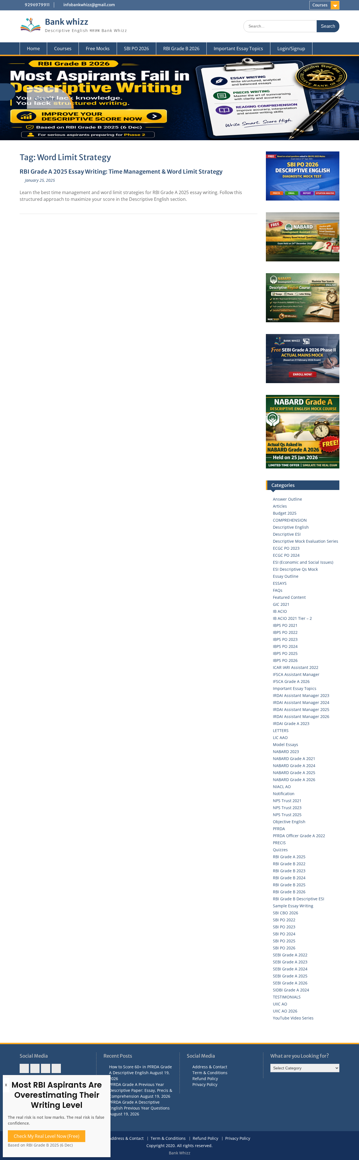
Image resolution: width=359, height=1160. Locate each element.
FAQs (277, 590)
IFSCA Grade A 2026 (291, 681)
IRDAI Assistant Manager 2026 (301, 716)
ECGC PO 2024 (286, 555)
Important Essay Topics (238, 48)
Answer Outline (287, 499)
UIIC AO (280, 1004)
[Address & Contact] (24, 1068)
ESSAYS (280, 583)
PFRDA (279, 828)
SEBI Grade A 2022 (290, 955)
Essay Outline (285, 576)
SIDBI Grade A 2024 (291, 990)
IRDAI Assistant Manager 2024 (301, 702)
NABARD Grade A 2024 (294, 765)
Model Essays (285, 744)
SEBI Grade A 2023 (290, 962)
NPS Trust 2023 (287, 807)
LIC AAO (280, 737)
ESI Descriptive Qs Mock (295, 569)
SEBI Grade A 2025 (290, 976)
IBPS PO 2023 (285, 639)
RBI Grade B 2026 (181, 48)
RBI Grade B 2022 (289, 863)
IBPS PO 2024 (285, 646)
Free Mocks (98, 48)
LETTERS (281, 730)
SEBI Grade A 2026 (290, 983)
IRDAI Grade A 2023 (291, 723)
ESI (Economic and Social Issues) (303, 562)
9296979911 (37, 4)
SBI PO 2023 (284, 926)
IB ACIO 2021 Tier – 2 (292, 618)
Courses (320, 5)
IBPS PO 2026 (285, 660)
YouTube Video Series (293, 1018)
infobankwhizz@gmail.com (89, 4)
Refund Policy (205, 1078)
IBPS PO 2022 (285, 632)
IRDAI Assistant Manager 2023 (301, 695)
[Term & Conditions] (35, 1068)
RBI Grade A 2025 (289, 856)
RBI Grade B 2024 (289, 877)
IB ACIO (280, 611)
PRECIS (279, 842)
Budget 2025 (284, 513)
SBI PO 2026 (136, 48)
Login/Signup (291, 48)
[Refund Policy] (45, 1068)
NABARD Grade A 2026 (294, 779)
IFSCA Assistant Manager (296, 674)
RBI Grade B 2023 (289, 870)
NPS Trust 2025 (287, 814)
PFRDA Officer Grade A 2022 (299, 835)
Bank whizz (66, 22)
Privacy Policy (204, 1084)
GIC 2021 (281, 604)
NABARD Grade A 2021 (294, 758)
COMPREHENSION (290, 520)
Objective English (289, 821)
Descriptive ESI (287, 534)
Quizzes (280, 849)
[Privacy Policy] (56, 1068)
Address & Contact (209, 1066)
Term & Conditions (209, 1072)
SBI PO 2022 (284, 919)
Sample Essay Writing (293, 905)
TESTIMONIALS (287, 997)
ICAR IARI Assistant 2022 (295, 667)
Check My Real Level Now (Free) (46, 1136)
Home (33, 48)
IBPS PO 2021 (285, 625)
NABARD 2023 (286, 751)
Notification (283, 793)
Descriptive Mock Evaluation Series (305, 541)
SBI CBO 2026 (285, 912)
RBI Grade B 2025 (289, 884)
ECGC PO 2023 (286, 548)
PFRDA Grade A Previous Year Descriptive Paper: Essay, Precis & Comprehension (140, 1090)
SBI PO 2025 (284, 940)
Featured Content (289, 597)
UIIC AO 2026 (285, 1011)
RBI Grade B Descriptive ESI (298, 898)
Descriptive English (291, 527)
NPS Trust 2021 (287, 800)
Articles (280, 506)
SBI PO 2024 (284, 933)
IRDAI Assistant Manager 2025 (301, 709)
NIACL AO (282, 786)
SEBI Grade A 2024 (290, 969)
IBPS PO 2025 (285, 653)
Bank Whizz (179, 1153)
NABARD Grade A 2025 (294, 772)
